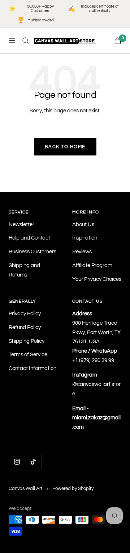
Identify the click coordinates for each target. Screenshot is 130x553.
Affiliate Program (92, 265)
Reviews (82, 251)
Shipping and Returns (24, 270)
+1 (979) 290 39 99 (93, 360)
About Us (83, 224)
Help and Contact (29, 238)
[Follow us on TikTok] (33, 462)
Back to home (65, 146)
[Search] (25, 40)
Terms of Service (28, 354)
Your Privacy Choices (96, 279)
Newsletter (21, 224)
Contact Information (32, 368)
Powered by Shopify (73, 488)
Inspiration (84, 238)
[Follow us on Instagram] (17, 462)
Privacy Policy (25, 313)
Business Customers (32, 251)
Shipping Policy (26, 341)
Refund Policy (25, 327)
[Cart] (117, 40)
